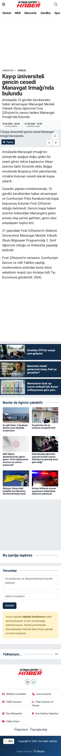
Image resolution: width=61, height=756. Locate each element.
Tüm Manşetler (14, 713)
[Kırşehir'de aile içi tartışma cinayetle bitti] (45, 415)
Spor (57, 13)
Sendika (46, 13)
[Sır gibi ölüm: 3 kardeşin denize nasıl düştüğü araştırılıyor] (16, 415)
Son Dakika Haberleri (46, 713)
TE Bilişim (39, 751)
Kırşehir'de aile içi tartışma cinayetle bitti (43, 426)
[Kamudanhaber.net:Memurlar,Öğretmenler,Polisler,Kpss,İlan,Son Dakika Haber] (29, 4)
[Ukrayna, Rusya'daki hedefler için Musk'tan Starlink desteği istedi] (16, 478)
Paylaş (10, 142)
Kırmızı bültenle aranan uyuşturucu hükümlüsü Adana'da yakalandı (44, 491)
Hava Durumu (43, 694)
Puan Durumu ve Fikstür (42, 703)
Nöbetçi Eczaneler (16, 694)
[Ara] (56, 4)
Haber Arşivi (13, 721)
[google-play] (38, 730)
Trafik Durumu (13, 701)
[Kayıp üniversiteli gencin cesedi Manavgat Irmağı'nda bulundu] (30, 134)
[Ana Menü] (3, 4)
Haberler (8, 70)
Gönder (9, 605)
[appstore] (21, 730)
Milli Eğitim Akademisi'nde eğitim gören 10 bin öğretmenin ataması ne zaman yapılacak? (15, 459)
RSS (10, 741)
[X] (27, 682)
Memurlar (30, 13)
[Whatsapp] (33, 682)
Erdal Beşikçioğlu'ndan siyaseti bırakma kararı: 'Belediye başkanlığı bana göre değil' (45, 458)
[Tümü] (56, 654)
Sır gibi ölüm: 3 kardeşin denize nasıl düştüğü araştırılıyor (15, 428)
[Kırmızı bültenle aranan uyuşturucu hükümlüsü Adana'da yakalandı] (45, 478)
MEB (17, 13)
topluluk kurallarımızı (34, 616)
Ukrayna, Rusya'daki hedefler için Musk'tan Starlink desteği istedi (14, 491)
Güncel (6, 13)
